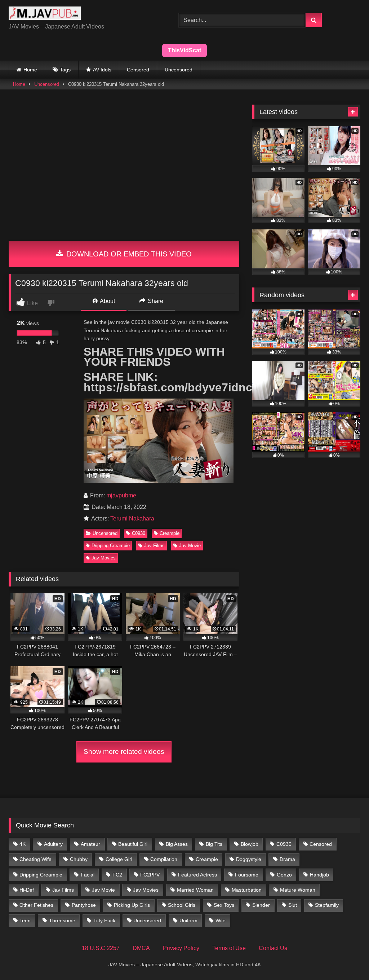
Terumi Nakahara (132, 518)
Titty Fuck (104, 920)
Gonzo (284, 875)
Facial (87, 875)
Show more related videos (124, 751)
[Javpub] (82, 14)
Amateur (90, 844)
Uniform (188, 920)
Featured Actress (197, 875)
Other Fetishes (36, 905)
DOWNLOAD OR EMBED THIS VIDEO (128, 254)
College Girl (119, 859)
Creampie (169, 533)
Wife (220, 920)
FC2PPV (150, 875)
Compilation (163, 859)
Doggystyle (248, 859)
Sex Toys (224, 905)
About (107, 301)
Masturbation (247, 890)
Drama (287, 859)
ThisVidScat (184, 50)
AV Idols (102, 69)
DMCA (141, 948)
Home (30, 69)
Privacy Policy (181, 948)
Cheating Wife (35, 859)
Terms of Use (229, 948)
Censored (138, 69)
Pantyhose (84, 905)
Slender (261, 905)
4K (22, 844)
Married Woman (195, 890)
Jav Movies (104, 558)
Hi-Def (26, 890)
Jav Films (154, 545)
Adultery (53, 844)
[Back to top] (347, 959)
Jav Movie (190, 545)
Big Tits (214, 844)
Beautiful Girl (132, 844)
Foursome (246, 875)
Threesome (62, 920)
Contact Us (273, 948)
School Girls (181, 905)
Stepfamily (327, 905)
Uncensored (178, 69)
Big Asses (177, 844)
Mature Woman (297, 890)
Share (154, 301)
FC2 (117, 875)
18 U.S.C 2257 (101, 948)
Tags (65, 69)
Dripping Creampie (111, 545)
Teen (25, 920)
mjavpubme (121, 495)
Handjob (319, 875)
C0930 (138, 533)
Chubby (79, 859)
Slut (292, 905)
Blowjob (249, 844)
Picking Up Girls (132, 905)
